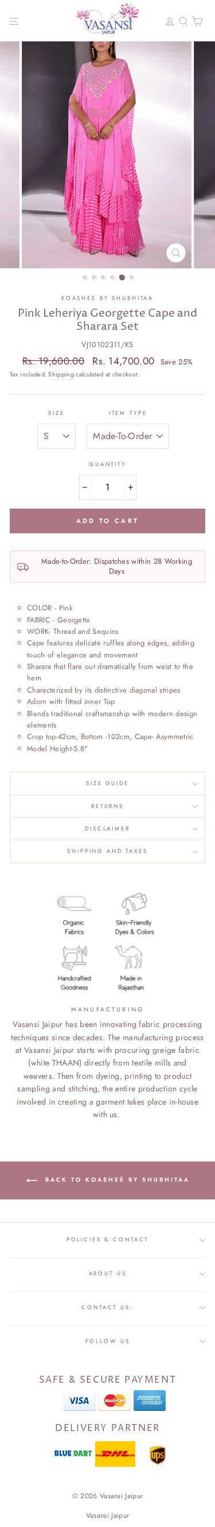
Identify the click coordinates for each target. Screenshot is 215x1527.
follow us (107, 1341)
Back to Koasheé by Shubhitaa (116, 1179)
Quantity (107, 464)
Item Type (128, 413)
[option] (108, 154)
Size (56, 413)
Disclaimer (107, 829)
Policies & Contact (108, 1240)
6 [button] (132, 278)
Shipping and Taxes (107, 851)
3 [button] (104, 278)
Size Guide (107, 783)
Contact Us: (107, 1307)
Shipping (61, 374)
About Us (108, 1274)
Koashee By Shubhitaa (107, 298)
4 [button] (113, 278)
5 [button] (122, 277)
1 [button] (85, 278)
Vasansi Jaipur (107, 1515)
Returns (107, 806)
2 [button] (94, 278)
